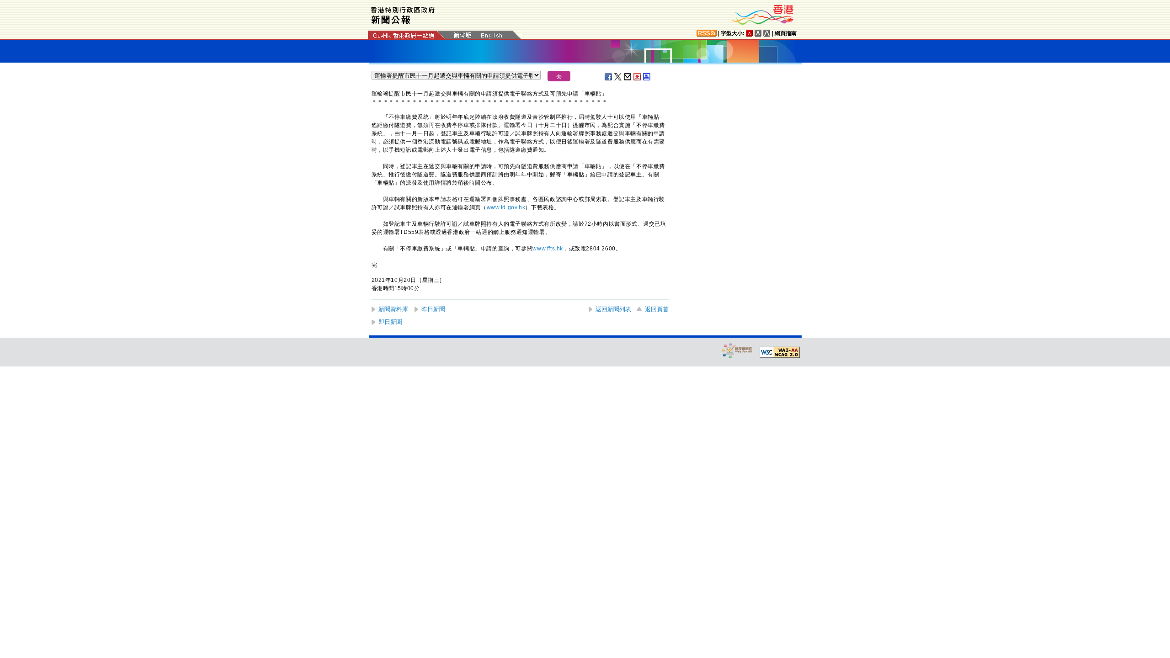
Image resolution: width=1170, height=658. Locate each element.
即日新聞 (390, 321)
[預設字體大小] (749, 33)
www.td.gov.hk (506, 207)
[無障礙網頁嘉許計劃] (737, 350)
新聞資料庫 (393, 309)
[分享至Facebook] (609, 76)
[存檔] (637, 76)
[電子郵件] (628, 76)
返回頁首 (657, 309)
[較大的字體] (758, 33)
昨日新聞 (433, 309)
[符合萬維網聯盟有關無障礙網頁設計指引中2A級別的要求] (780, 352)
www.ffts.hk (547, 248)
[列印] (647, 76)
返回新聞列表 (613, 309)
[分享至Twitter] (618, 76)
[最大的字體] (767, 33)
